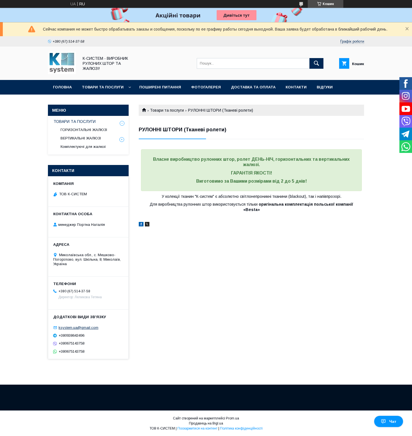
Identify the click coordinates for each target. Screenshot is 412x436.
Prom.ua (232, 418)
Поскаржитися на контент (197, 428)
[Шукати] (316, 63)
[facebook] (141, 225)
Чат (392, 421)
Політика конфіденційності (241, 428)
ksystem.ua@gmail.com (78, 327)
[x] (147, 225)
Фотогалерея (206, 87)
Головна (62, 87)
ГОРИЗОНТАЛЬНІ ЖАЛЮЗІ (84, 130)
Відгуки (325, 87)
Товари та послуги (103, 87)
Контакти (296, 87)
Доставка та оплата (253, 87)
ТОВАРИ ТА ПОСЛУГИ (75, 121)
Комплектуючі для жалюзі (83, 146)
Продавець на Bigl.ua (206, 423)
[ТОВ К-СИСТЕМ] (62, 72)
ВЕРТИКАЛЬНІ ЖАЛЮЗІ (81, 138)
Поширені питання (160, 87)
